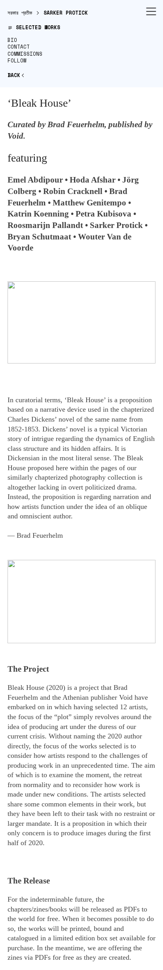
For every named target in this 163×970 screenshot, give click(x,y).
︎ (16, 75)
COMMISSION (23, 54)
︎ (151, 12)
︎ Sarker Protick (60, 13)
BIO (12, 40)
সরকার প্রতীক (20, 13)
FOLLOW (17, 60)
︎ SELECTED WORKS (34, 27)
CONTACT (19, 47)
